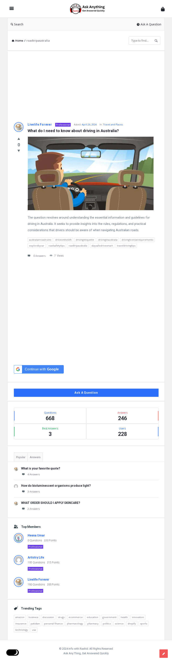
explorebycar (36, 245)
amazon (19, 617)
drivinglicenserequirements (137, 239)
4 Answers (33, 474)
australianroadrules (40, 239)
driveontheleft (63, 239)
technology (21, 629)
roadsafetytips (56, 245)
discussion (48, 617)
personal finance (53, 623)
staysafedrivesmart (102, 245)
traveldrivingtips (126, 245)
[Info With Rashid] (89, 9)
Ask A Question (151, 24)
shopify (132, 623)
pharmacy (93, 623)
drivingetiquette (85, 239)
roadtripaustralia (78, 245)
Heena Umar (36, 535)
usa (34, 629)
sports (143, 623)
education (92, 617)
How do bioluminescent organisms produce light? (56, 485)
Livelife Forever (40, 124)
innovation (138, 617)
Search (18, 24)
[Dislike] (18, 150)
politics (107, 623)
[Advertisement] (86, 86)
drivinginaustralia (107, 239)
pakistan (35, 623)
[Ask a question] (163, 653)
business (33, 617)
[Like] (18, 138)
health (124, 617)
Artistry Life (36, 557)
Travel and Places (113, 124)
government (109, 617)
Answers (35, 457)
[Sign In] (163, 9)
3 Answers (33, 491)
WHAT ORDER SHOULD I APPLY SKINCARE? (50, 503)
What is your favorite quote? (40, 468)
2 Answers (33, 509)
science (119, 623)
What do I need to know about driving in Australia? (73, 130)
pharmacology (75, 623)
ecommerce (76, 617)
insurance (20, 623)
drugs (61, 617)
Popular (20, 457)
